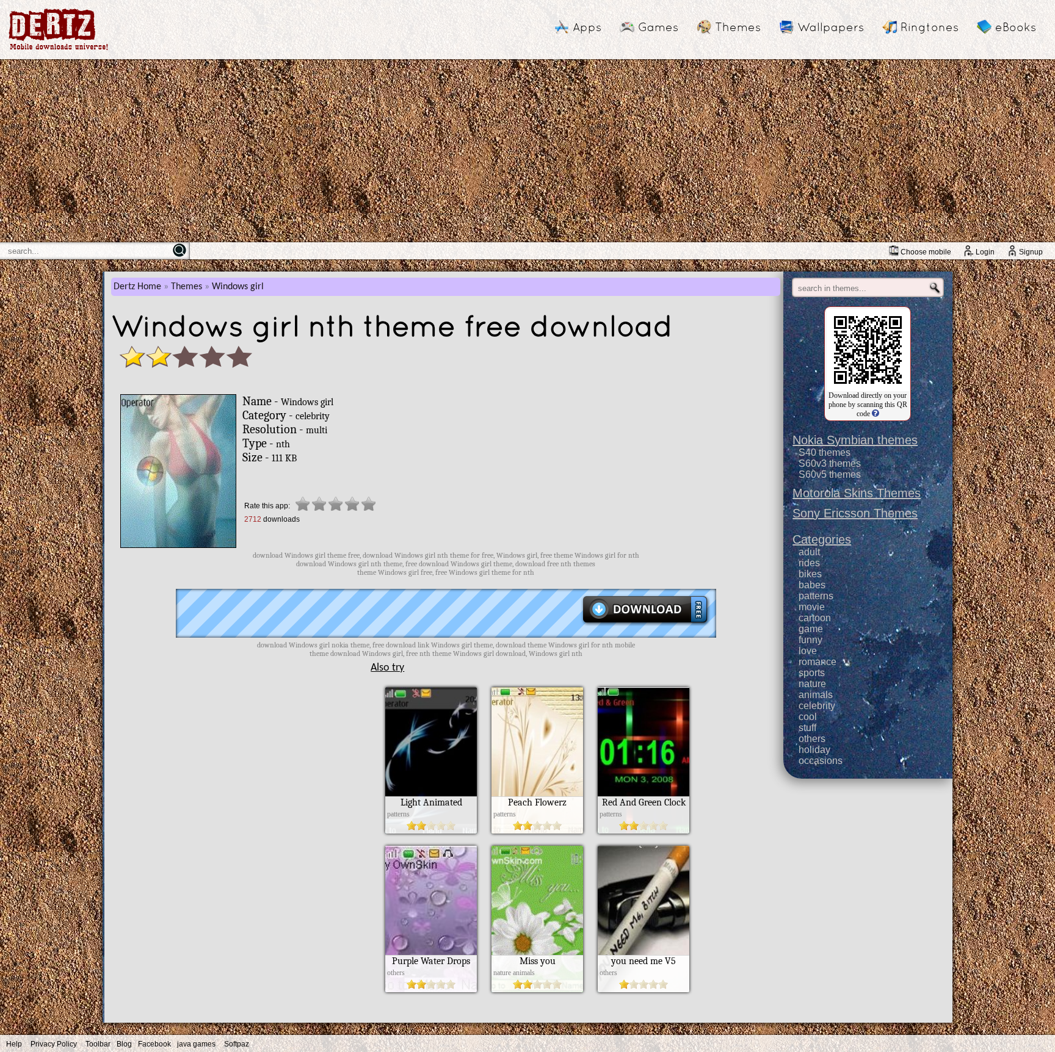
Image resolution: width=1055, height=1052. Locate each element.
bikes (810, 574)
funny (810, 640)
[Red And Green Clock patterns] (643, 830)
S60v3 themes (830, 463)
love (808, 651)
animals (816, 695)
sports (812, 673)
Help (14, 1044)
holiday (814, 749)
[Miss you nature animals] (537, 989)
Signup (1031, 252)
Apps (587, 27)
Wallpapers (830, 27)
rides (809, 563)
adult (809, 552)
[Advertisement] (527, 150)
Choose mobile (926, 252)
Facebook (154, 1044)
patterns (816, 596)
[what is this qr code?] (874, 413)
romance (817, 662)
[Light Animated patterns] (431, 830)
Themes (738, 27)
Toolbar (98, 1044)
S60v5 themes (830, 474)
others (812, 738)
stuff (807, 727)
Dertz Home (137, 287)
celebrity (817, 706)
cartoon (815, 618)
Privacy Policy (54, 1044)
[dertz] (58, 50)
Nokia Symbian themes (855, 440)
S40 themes (824, 452)
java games (196, 1044)
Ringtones (930, 27)
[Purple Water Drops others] (431, 989)
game (811, 629)
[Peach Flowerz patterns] (537, 830)
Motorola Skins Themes (856, 493)
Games (658, 27)
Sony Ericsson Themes (855, 513)
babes (812, 585)
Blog (124, 1044)
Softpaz (236, 1044)
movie (812, 607)
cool (808, 717)
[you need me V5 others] (643, 989)
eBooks (1015, 27)
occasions (821, 760)
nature (812, 684)
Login (985, 252)
